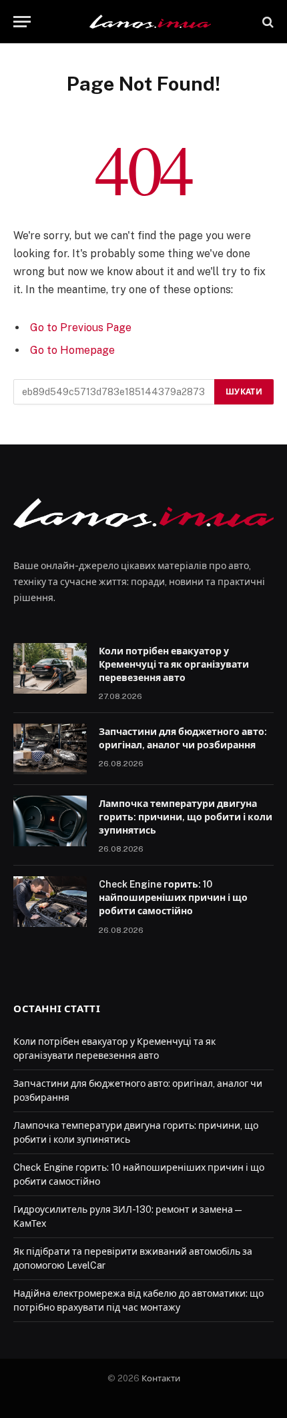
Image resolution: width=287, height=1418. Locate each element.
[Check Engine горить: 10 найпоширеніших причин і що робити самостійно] (50, 901)
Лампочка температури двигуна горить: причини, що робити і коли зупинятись (185, 817)
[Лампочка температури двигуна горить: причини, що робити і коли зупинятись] (50, 821)
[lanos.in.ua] (150, 21)
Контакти (160, 1378)
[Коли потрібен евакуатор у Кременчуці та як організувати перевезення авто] (50, 668)
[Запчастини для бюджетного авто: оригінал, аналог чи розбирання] (50, 749)
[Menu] (22, 22)
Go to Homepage (72, 350)
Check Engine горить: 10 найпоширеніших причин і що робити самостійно (173, 897)
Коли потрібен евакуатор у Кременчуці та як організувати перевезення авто (174, 664)
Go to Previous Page (80, 327)
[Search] (267, 22)
